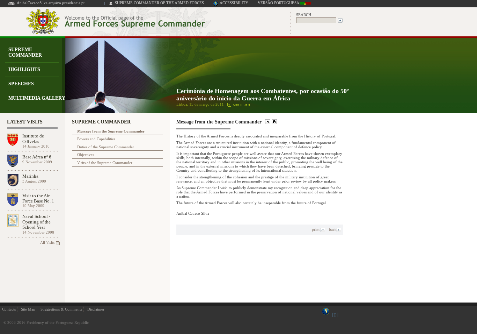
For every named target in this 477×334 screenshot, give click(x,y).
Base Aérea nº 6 (36, 156)
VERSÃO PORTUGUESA (278, 3)
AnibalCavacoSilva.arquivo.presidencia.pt (51, 3)
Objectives (85, 154)
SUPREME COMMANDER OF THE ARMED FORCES (159, 3)
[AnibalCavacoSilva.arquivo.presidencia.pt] (11, 5)
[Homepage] (111, 5)
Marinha (30, 176)
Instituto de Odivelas (33, 138)
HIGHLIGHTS (24, 69)
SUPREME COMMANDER (25, 52)
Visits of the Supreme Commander (104, 163)
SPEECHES (21, 83)
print (316, 229)
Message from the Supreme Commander (111, 131)
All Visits (47, 242)
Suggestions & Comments (61, 309)
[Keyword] (316, 20)
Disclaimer (95, 309)
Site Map (28, 309)
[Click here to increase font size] (273, 122)
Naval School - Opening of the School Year (36, 222)
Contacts (9, 309)
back (333, 229)
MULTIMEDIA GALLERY (36, 98)
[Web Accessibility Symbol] (215, 5)
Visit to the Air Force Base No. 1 (38, 198)
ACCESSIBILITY (234, 3)
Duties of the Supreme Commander (105, 147)
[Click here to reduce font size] (267, 122)
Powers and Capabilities (96, 139)
